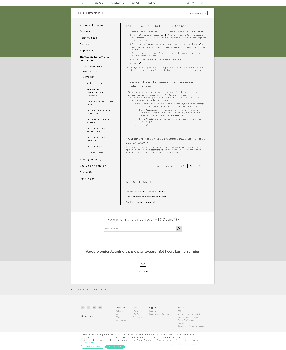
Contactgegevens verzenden (96, 138)
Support (84, 289)
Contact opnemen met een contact (99, 111)
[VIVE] (202, 3)
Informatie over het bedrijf (189, 314)
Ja (191, 166)
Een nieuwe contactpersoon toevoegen (95, 92)
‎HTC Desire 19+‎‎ (99, 289)
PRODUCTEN (98, 3)
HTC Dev (136, 314)
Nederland (89, 316)
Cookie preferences (92, 347)
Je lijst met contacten (98, 83)
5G (117, 314)
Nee (201, 166)
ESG (179, 311)
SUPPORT (136, 3)
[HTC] (83, 3)
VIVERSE (151, 3)
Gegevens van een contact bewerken (100, 102)
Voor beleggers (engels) (188, 317)
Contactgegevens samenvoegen (96, 129)
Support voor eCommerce (160, 314)
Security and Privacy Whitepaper (191, 326)
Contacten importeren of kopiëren (100, 120)
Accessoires (121, 320)
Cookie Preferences (186, 320)
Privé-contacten (95, 153)
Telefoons (120, 311)
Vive (118, 317)
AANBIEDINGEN (118, 3)
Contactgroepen (95, 146)
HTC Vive (136, 311)
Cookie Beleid (87, 343)
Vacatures (182, 323)
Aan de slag (138, 317)
